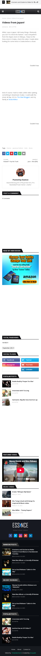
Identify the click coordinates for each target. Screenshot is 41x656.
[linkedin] (30, 369)
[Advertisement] (20, 312)
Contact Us (26, 649)
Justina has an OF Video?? (21, 628)
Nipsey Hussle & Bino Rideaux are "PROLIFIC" (24, 586)
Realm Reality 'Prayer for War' (23, 381)
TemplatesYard (16, 653)
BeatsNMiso (13, 99)
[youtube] (30, 365)
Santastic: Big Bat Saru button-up (25, 400)
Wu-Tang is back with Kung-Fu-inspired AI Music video (23, 502)
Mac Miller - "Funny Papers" (22, 510)
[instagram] (11, 365)
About (19, 649)
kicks (25, 148)
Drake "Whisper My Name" (21, 492)
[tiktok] (11, 369)
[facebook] (11, 360)
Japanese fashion (18, 148)
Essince (6, 27)
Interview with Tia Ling (20, 391)
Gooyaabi (33, 653)
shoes (9, 18)
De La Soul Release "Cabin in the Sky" (24, 570)
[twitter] (30, 360)
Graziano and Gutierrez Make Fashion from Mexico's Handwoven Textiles (25, 552)
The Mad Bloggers (23, 97)
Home (4, 18)
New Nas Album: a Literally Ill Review (25, 560)
